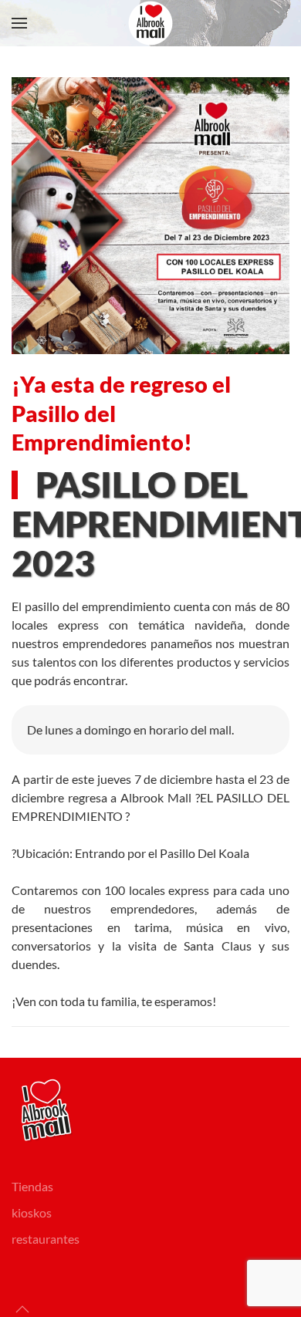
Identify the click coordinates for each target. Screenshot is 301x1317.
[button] (19, 23)
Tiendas (32, 1186)
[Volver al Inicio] (150, 23)
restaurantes (45, 1238)
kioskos (32, 1212)
